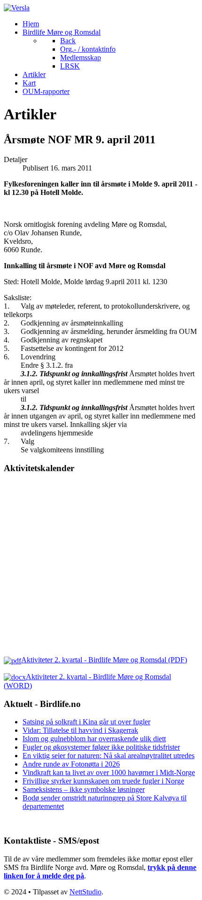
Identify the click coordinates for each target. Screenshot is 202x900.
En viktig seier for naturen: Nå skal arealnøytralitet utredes (108, 756)
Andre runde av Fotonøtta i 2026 (71, 764)
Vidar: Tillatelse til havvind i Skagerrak (80, 730)
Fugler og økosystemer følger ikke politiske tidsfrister (101, 747)
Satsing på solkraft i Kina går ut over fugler (86, 722)
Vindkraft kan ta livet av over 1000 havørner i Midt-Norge (109, 772)
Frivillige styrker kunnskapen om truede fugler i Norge (103, 781)
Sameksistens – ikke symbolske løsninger (84, 789)
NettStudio (85, 892)
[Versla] (17, 8)
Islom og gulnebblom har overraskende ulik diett (94, 739)
